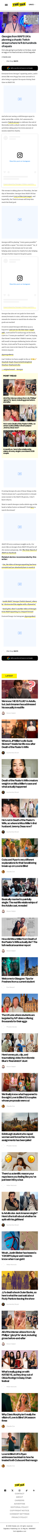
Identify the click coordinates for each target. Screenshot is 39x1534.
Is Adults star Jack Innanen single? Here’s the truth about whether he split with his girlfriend (20, 1216)
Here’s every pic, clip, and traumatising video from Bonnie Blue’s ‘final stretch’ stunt (18, 1057)
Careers (19, 1500)
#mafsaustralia (14, 365)
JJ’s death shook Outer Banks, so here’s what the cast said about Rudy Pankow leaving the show (19, 1295)
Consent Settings (19, 1514)
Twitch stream (13, 122)
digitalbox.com (21, 1531)
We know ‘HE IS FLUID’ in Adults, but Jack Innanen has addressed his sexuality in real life (19, 704)
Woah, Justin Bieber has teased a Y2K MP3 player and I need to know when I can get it (19, 1255)
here (32, 507)
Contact (19, 1494)
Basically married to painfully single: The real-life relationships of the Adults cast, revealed (19, 902)
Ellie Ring (9, 61)
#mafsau (5, 365)
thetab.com (15, 1526)
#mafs (11, 362)
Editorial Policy (19, 1507)
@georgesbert (29, 616)
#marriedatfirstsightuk (23, 362)
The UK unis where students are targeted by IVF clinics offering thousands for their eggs (18, 1018)
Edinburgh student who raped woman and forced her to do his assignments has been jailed (18, 1137)
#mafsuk (5, 362)
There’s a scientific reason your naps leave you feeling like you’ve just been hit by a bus (19, 1176)
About (19, 1497)
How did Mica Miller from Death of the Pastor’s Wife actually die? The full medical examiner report (19, 942)
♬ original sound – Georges (12, 369)
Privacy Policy (20, 1517)
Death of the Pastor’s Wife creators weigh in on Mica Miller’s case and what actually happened (20, 783)
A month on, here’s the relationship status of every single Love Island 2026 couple (18, 451)
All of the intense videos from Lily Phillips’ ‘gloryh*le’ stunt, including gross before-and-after (19, 400)
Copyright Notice (19, 1511)
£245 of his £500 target (23, 196)
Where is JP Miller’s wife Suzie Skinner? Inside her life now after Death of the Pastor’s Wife (18, 744)
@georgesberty (7, 355)
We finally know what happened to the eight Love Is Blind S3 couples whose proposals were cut (19, 1097)
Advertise (19, 1504)
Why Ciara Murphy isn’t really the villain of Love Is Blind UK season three (18, 1417)
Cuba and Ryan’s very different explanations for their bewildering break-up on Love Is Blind (19, 862)
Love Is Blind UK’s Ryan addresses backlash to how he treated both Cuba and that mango (20, 1457)
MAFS (16, 61)
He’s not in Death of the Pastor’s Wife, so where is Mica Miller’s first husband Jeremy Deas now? (19, 426)
